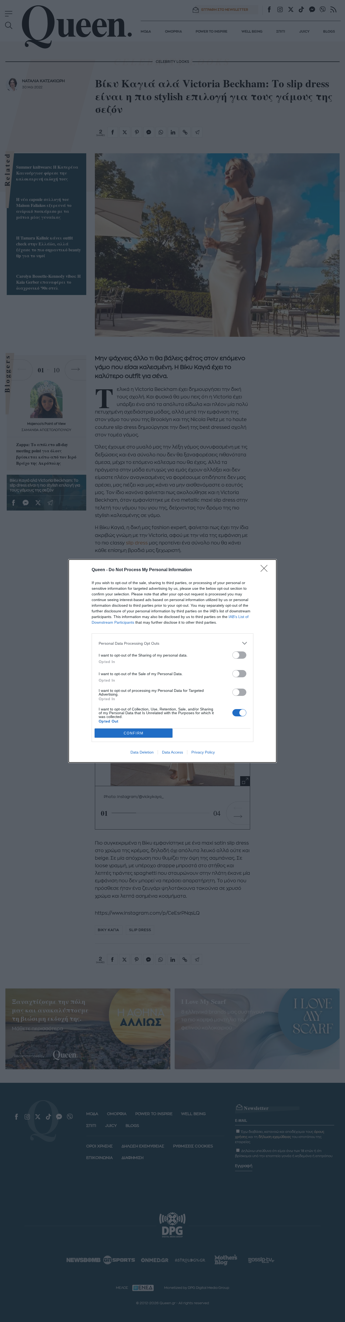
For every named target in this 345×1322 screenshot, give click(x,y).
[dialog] (172, 661)
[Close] (266, 570)
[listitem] (172, 643)
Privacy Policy (203, 752)
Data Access (172, 752)
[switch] (239, 655)
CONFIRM (134, 733)
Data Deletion (142, 752)
